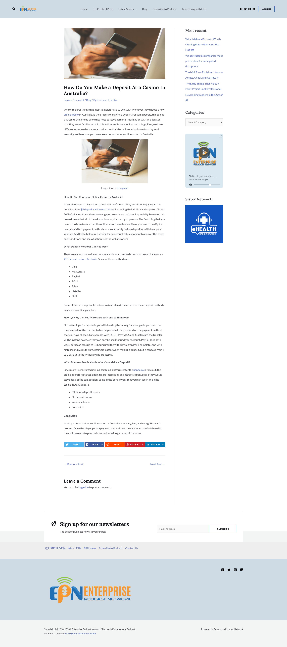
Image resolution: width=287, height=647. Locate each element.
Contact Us (131, 548)
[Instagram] (249, 9)
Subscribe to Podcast (111, 548)
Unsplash (122, 187)
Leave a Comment (74, 99)
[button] (13, 9)
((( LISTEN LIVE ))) (55, 548)
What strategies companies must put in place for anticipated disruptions (204, 61)
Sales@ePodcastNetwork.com (80, 633)
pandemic (138, 369)
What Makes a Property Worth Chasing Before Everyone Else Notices (203, 44)
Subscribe (223, 528)
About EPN (74, 548)
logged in (83, 487)
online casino (71, 114)
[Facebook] (241, 9)
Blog (88, 99)
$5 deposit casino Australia (96, 209)
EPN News (90, 548)
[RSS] (253, 9)
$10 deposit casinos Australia (80, 258)
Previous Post (73, 464)
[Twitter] (245, 9)
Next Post (157, 464)
